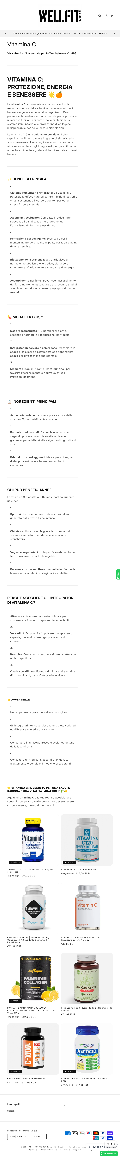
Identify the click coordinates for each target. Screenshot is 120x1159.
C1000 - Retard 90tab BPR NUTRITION (26, 1078)
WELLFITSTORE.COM (38, 1147)
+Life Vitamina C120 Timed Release (78, 869)
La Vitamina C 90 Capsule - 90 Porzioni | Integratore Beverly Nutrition (81, 938)
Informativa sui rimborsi (77, 1147)
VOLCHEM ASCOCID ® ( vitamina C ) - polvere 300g (84, 1079)
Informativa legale (105, 1150)
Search (11, 1111)
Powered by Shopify (56, 1147)
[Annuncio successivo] (114, 33)
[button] (6, 16)
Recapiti (90, 1150)
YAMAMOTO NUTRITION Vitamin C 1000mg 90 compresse (30, 870)
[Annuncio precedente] (5, 33)
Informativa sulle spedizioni (72, 1150)
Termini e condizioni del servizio (43, 1150)
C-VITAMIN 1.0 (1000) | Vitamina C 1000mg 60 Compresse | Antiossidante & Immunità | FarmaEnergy (29, 940)
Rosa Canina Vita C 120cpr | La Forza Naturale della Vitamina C (86, 1009)
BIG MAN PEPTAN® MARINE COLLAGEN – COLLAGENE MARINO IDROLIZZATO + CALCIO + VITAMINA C (31, 1010)
